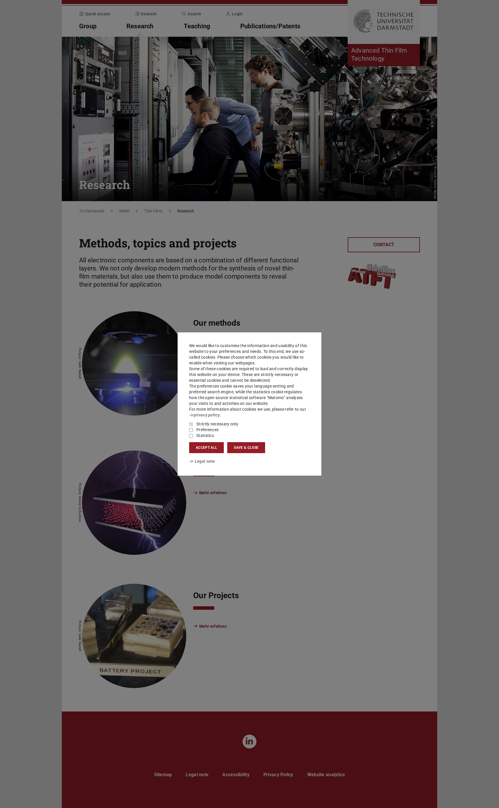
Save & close (246, 448)
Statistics (205, 435)
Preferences (207, 429)
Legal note (205, 461)
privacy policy (206, 415)
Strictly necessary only (217, 424)
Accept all (206, 448)
